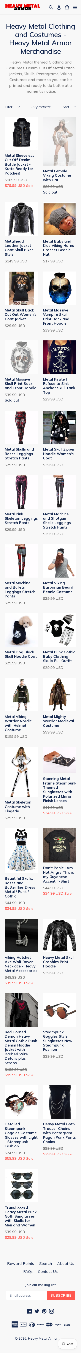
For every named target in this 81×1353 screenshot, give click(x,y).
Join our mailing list (40, 1285)
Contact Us (48, 1271)
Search (45, 1263)
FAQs (28, 1271)
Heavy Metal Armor (42, 1338)
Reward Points (20, 1263)
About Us (65, 1263)
